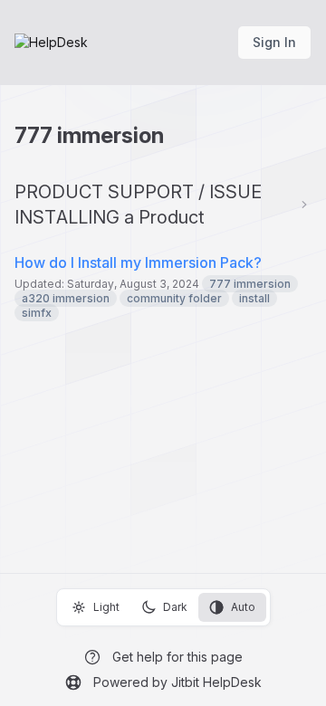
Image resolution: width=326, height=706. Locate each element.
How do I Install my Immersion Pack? (138, 262)
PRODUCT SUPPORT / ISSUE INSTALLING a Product (138, 204)
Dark (175, 607)
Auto (243, 607)
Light (106, 607)
